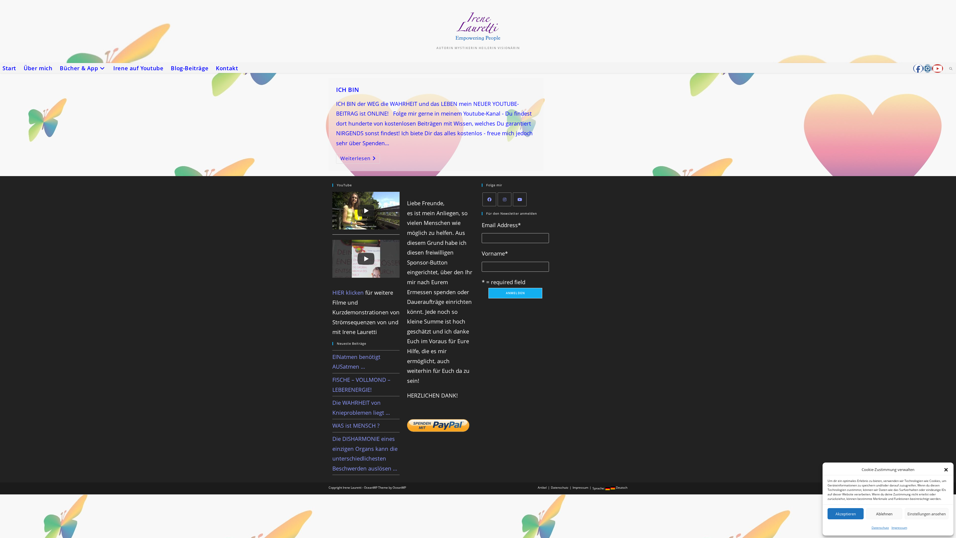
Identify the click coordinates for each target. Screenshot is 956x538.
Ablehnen (884, 513)
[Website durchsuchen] (950, 69)
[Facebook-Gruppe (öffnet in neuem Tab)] (918, 68)
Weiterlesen (358, 159)
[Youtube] (520, 199)
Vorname (495, 253)
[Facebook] (489, 199)
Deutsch (621, 487)
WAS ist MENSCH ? (355, 425)
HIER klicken (348, 292)
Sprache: (599, 488)
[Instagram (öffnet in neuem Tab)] (927, 68)
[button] (946, 469)
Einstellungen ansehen (926, 513)
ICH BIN (347, 89)
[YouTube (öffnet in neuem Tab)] (937, 68)
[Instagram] (504, 199)
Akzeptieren (846, 513)
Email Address (501, 225)
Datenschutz (880, 528)
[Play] (366, 211)
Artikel (542, 487)
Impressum (899, 528)
